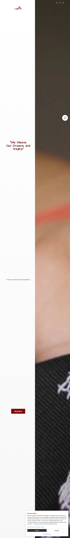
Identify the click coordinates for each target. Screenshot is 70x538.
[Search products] (65, 117)
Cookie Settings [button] (47, 534)
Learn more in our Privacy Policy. (35, 527)
